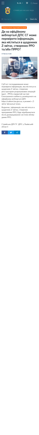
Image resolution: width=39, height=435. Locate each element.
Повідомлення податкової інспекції (14, 27)
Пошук (35, 3)
